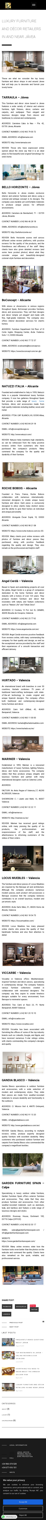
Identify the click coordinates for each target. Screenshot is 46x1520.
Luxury (4, 1415)
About (4, 1409)
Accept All (23, 1502)
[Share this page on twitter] (34, 1309)
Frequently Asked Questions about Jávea (30, 1341)
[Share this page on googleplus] (21, 1306)
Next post (14, 1327)
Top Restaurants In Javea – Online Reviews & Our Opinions (29, 1355)
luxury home (38, 401)
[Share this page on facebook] (7, 1306)
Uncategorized (7, 1420)
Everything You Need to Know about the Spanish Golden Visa (28, 1371)
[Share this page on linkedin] (6, 1314)
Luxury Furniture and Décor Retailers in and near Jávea (30, 1386)
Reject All (23, 1515)
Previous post (16, 1322)
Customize (23, 1509)
